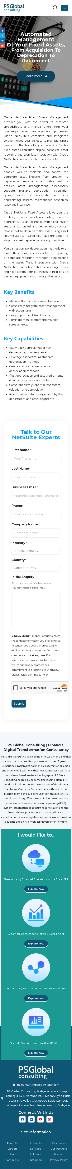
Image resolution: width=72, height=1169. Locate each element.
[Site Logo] (14, 8)
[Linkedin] (31, 1119)
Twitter (2, 35)
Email (2, 45)
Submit (19, 703)
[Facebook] (22, 1119)
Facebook (2, 30)
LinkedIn (2, 40)
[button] (56, 7)
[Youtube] (40, 1119)
